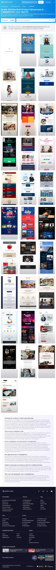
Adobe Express (5, 537)
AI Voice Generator (41, 520)
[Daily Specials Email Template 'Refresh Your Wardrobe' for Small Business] (9, 84)
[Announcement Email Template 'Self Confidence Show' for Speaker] (9, 361)
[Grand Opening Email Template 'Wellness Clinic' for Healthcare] (46, 84)
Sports (24, 6)
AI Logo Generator (41, 524)
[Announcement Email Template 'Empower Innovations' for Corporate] (46, 50)
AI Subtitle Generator (42, 518)
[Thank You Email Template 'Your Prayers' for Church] (46, 361)
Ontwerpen (5, 20)
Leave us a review (6, 507)
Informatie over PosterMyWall (9, 500)
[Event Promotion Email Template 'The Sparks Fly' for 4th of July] (9, 223)
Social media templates (28, 503)
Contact (31, 534)
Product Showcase (15, 6)
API (29, 540)
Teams (41, 505)
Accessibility (32, 537)
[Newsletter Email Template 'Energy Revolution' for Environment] (46, 257)
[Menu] (54, 2)
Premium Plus (43, 503)
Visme (18, 534)
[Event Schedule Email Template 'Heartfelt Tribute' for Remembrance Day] (9, 257)
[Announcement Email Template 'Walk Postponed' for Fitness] (28, 50)
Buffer (18, 535)
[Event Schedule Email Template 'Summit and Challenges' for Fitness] (28, 119)
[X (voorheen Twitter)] (47, 491)
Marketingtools (26, 507)
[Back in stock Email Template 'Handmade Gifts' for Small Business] (9, 119)
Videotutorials (5, 518)
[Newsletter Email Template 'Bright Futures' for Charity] (46, 119)
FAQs (30, 539)
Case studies (5, 503)
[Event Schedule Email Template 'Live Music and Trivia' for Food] (9, 188)
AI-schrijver (25, 524)
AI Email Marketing (26, 522)
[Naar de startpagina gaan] (6, 2)
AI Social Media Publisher (28, 520)
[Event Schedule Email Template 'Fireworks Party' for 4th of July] (28, 223)
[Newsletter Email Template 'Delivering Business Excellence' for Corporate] (28, 188)
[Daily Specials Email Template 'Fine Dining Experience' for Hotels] (28, 292)
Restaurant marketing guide (8, 525)
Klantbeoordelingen (6, 510)
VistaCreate (5, 535)
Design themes (26, 505)
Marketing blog (5, 524)
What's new (5, 502)
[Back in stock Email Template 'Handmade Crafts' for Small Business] (28, 257)
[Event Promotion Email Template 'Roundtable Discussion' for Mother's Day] (46, 153)
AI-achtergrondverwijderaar (43, 522)
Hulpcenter (31, 535)
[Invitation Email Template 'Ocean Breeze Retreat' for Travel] (28, 361)
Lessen (4, 520)
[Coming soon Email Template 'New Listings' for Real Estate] (46, 292)
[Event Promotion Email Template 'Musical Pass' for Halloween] (28, 327)
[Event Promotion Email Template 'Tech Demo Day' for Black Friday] (9, 153)
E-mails (12, 20)
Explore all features (27, 509)
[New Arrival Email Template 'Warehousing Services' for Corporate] (28, 153)
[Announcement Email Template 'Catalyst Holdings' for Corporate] (28, 84)
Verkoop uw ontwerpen (7, 509)
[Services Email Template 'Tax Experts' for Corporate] (46, 327)
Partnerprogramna (6, 505)
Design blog (5, 522)
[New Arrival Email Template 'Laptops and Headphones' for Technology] (46, 223)
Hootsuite (19, 537)
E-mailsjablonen (4, 6)
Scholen (42, 507)
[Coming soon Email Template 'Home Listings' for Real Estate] (9, 396)
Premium (42, 502)
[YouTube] (51, 491)
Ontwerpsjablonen (27, 500)
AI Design (24, 518)
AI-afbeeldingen (26, 525)
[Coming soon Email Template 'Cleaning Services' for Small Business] (9, 327)
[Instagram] (43, 491)
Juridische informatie (34, 542)
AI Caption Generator (42, 525)
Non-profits (43, 509)
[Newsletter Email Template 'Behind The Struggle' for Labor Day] (46, 188)
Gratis (41, 500)
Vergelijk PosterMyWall (7, 530)
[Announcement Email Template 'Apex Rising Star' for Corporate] (9, 292)
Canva (3, 534)
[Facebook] (38, 491)
